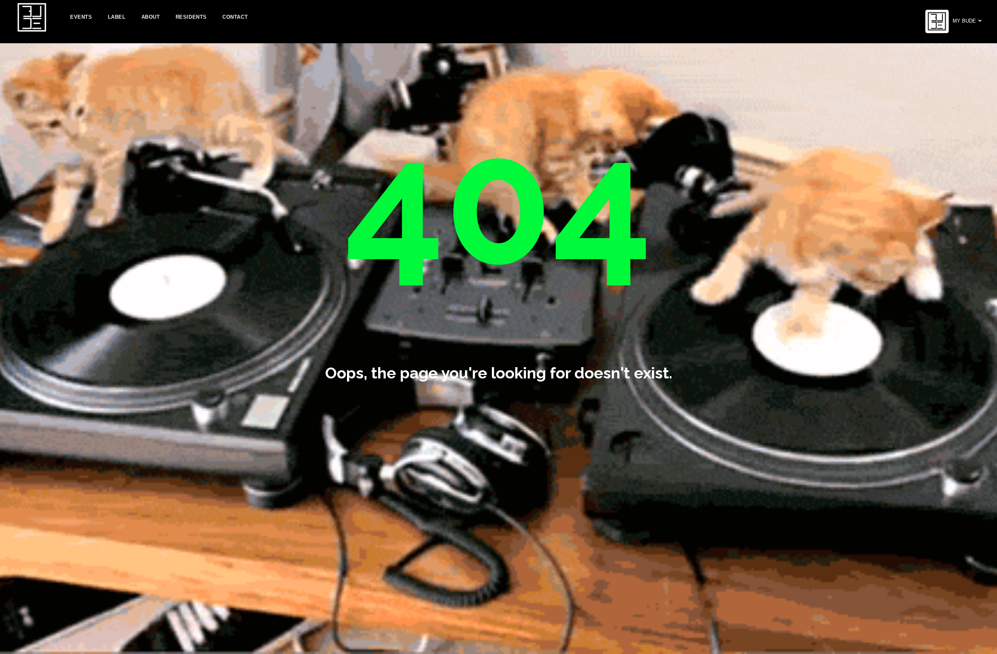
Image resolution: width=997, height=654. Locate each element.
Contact (235, 17)
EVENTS (81, 17)
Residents (191, 17)
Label (117, 17)
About (150, 17)
